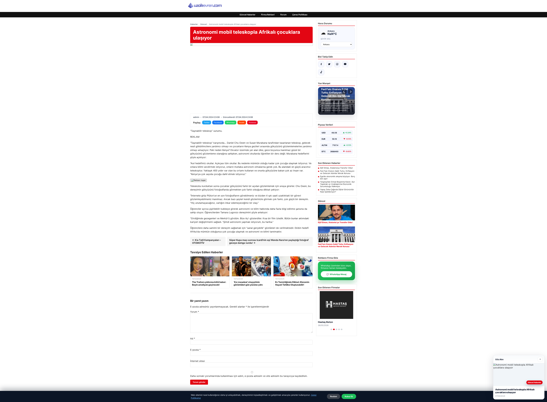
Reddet (333, 396)
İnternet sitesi (197, 361)
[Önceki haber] (344, 91)
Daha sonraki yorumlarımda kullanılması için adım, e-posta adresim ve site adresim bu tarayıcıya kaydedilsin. (248, 376)
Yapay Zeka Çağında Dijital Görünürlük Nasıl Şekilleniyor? (337, 190)
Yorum (194, 311)
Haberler (194, 24)
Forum (283, 14)
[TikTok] (321, 72)
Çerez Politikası (299, 14)
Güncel (203, 24)
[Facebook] (321, 64)
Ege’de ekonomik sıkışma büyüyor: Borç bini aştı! (337, 177)
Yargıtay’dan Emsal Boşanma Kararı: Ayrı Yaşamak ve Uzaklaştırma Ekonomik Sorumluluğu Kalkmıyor (337, 184)
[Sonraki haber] (350, 91)
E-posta (195, 349)
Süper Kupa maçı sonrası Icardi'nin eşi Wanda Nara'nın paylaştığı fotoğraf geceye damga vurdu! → (269, 241)
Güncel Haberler (247, 14)
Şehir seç (326, 39)
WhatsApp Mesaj (336, 274)
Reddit (241, 122)
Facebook (218, 122)
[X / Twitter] (329, 64)
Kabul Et (349, 396)
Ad (192, 338)
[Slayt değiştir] (331, 329)
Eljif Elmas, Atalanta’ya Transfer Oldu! (336, 168)
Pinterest (252, 122)
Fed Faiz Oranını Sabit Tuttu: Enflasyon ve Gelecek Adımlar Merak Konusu (337, 172)
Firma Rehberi (268, 14)
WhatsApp (230, 122)
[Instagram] (337, 64)
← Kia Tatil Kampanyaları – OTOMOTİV (206, 241)
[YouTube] (345, 64)
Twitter (206, 122)
